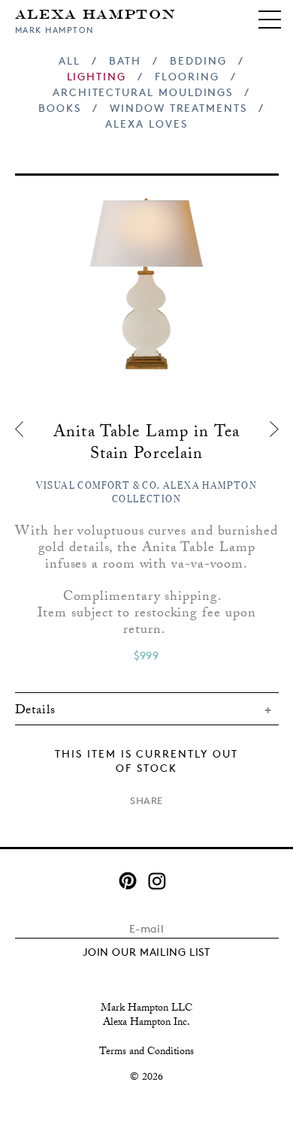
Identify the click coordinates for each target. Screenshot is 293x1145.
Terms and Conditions (146, 1053)
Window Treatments (178, 107)
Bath (125, 60)
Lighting (96, 76)
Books (59, 107)
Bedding (198, 60)
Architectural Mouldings (143, 92)
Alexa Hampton (96, 13)
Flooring (187, 76)
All (69, 60)
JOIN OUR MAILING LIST (146, 951)
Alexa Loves (146, 123)
